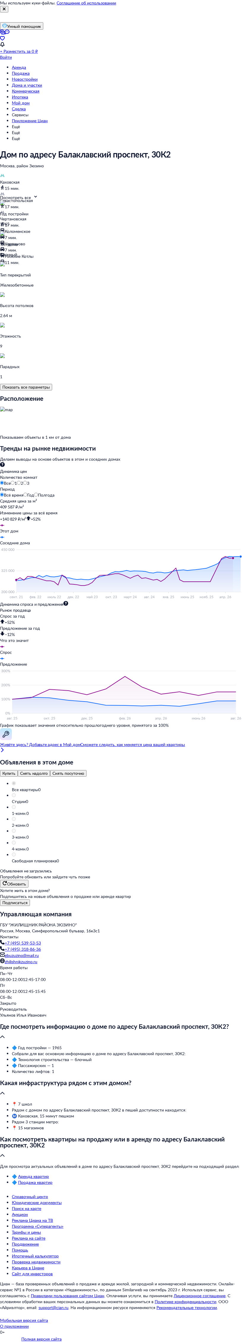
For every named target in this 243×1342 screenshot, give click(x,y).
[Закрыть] (4, 9)
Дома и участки (27, 85)
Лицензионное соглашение (200, 1295)
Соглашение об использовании (86, 3)
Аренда (19, 67)
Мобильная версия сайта (24, 1320)
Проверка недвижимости (36, 1262)
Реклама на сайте (28, 1238)
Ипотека (20, 97)
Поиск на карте (26, 1208)
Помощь (20, 1250)
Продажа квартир (35, 1182)
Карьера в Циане (28, 1268)
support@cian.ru (53, 1307)
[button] (127, 790)
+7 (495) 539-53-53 (23, 943)
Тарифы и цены (26, 1232)
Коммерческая (25, 91)
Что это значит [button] (14, 640)
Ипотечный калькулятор (35, 1256)
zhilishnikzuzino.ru (21, 961)
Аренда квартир (33, 1176)
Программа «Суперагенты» (37, 1226)
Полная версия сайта (41, 1339)
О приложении (14, 1326)
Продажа (21, 73)
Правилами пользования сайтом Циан (67, 1295)
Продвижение (25, 1244)
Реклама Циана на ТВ (32, 1220)
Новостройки (25, 79)
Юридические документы (37, 1202)
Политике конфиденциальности (185, 1301)
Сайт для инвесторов (32, 1273)
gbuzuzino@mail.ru (22, 955)
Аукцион (20, 1214)
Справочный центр (30, 1196)
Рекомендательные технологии (186, 1307)
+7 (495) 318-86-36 (23, 949)
